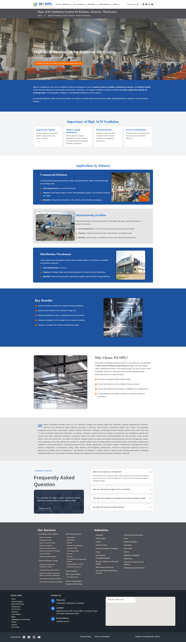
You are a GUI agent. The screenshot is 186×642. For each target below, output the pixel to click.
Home (40, 15)
